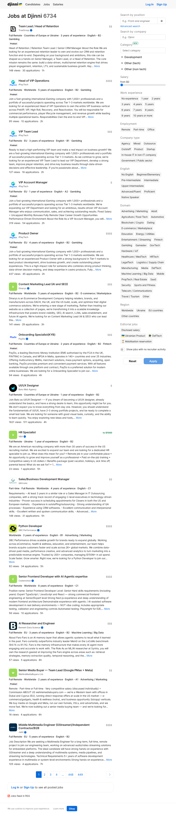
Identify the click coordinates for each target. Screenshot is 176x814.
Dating (151, 222)
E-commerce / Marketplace (137, 228)
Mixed (137, 143)
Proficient (149, 191)
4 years (137, 104)
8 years (149, 109)
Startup (151, 149)
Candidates (32, 4)
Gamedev (141, 245)
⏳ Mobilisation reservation (137, 341)
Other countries (130, 316)
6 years (126, 109)
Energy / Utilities (145, 233)
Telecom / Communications (137, 290)
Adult (154, 211)
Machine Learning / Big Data (137, 273)
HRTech (154, 256)
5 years (149, 104)
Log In (150, 4)
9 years (126, 115)
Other (146, 296)
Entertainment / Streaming (136, 239)
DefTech (156, 268)
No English (127, 174)
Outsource (150, 143)
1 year (144, 98)
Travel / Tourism (130, 296)
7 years (137, 109)
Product (138, 149)
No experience (130, 98)
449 (80, 774)
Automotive (157, 216)
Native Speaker (130, 197)
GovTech (155, 245)
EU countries (156, 310)
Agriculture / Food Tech (135, 216)
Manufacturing (130, 268)
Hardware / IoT (130, 250)
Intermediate (151, 180)
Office (150, 129)
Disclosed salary (131, 330)
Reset (132, 361)
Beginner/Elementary (148, 174)
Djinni (15, 4)
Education (127, 233)
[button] (97, 66)
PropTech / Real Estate (134, 279)
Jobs (46, 4)
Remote (126, 129)
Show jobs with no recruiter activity (146, 349)
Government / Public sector (137, 160)
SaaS (153, 279)
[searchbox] (143, 50)
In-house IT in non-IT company (139, 154)
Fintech (158, 239)
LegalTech (127, 262)
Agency (126, 143)
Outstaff (126, 149)
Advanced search (130, 26)
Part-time (139, 129)
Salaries (58, 4)
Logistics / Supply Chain (150, 262)
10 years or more (142, 115)
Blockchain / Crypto (133, 222)
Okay (72, 808)
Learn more (58, 808)
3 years (126, 104)
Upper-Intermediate (133, 185)
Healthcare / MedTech (134, 256)
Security (126, 285)
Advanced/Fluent (131, 191)
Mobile (160, 273)
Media (144, 268)
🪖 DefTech (155, 335)
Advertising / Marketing (135, 211)
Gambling (127, 245)
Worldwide (127, 310)
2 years (156, 98)
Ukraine (141, 310)
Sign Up (162, 4)
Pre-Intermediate (131, 180)
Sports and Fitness (144, 285)
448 (70, 774)
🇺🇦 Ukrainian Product (133, 335)
